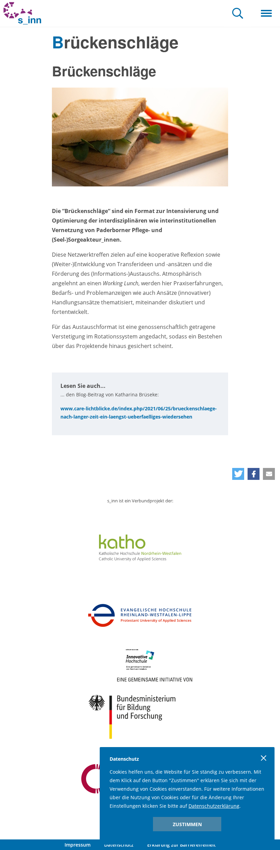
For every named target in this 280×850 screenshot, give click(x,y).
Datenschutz (119, 844)
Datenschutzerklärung (213, 806)
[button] (238, 474)
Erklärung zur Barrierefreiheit (181, 844)
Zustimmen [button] (187, 824)
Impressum (77, 844)
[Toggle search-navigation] (237, 14)
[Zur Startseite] (22, 13)
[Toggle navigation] (266, 13)
